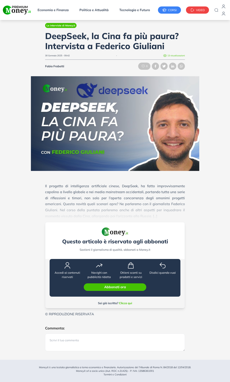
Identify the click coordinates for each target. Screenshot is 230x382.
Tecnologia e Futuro (134, 10)
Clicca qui (125, 303)
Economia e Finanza (53, 10)
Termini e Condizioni (115, 374)
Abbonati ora (115, 287)
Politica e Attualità (94, 10)
